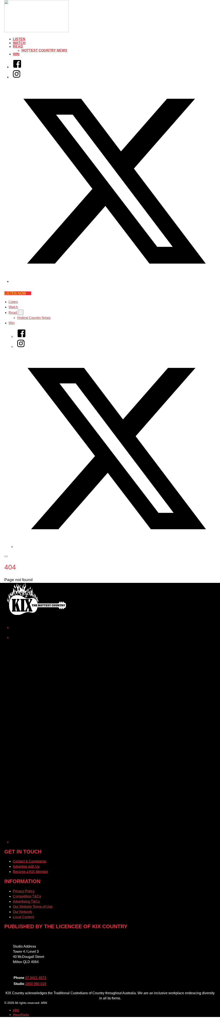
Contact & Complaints (29, 861)
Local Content (23, 917)
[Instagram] (16, 77)
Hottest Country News (44, 50)
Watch (19, 43)
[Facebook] (17, 67)
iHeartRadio (21, 1014)
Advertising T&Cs (26, 901)
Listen (19, 39)
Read (18, 46)
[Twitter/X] (114, 281)
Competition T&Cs (27, 896)
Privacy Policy (24, 891)
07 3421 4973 (35, 978)
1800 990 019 (35, 984)
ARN (16, 1010)
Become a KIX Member (30, 871)
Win (16, 54)
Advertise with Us (26, 866)
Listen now (15, 293)
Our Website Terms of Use (33, 906)
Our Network (22, 912)
